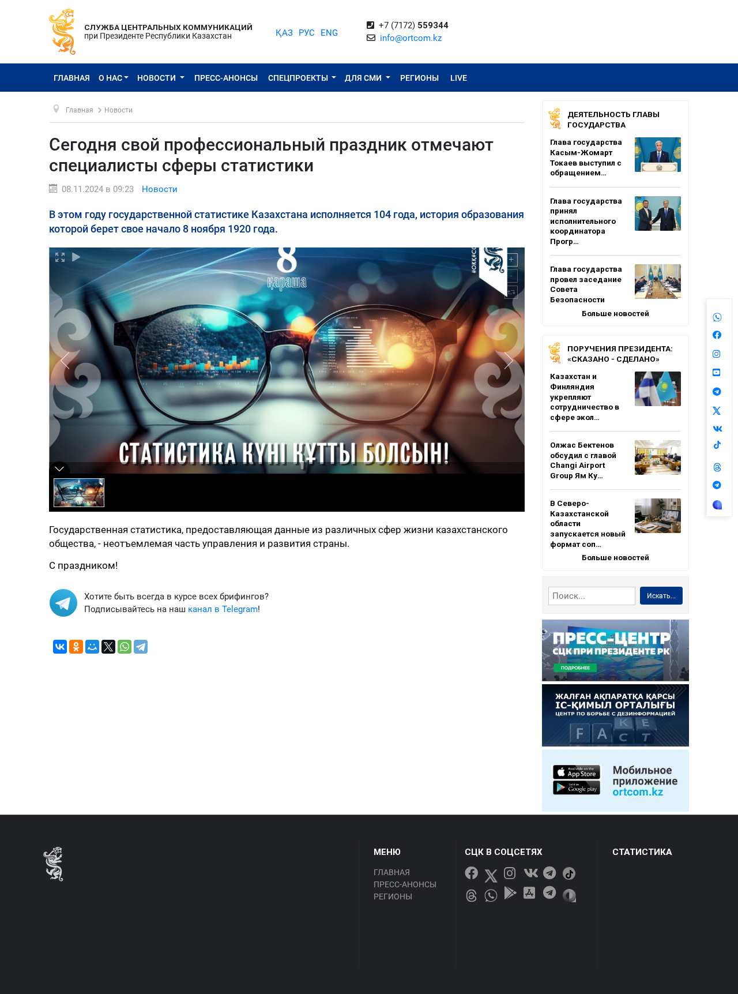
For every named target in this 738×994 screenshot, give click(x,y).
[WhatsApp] (124, 647)
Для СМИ (364, 77)
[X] (108, 647)
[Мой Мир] (92, 647)
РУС (307, 33)
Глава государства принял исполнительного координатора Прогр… (586, 221)
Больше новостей (615, 313)
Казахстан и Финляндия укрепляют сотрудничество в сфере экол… (584, 396)
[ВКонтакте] (60, 647)
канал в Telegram (223, 609)
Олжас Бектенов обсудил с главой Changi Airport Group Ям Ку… (583, 460)
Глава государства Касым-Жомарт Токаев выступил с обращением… (586, 157)
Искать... (661, 596)
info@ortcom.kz (411, 38)
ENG (329, 33)
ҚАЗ (284, 33)
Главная (72, 77)
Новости (157, 77)
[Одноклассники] (76, 647)
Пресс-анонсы (226, 77)
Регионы (419, 77)
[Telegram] (141, 647)
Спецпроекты (299, 77)
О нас (110, 77)
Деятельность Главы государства (613, 119)
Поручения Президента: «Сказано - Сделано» (620, 353)
